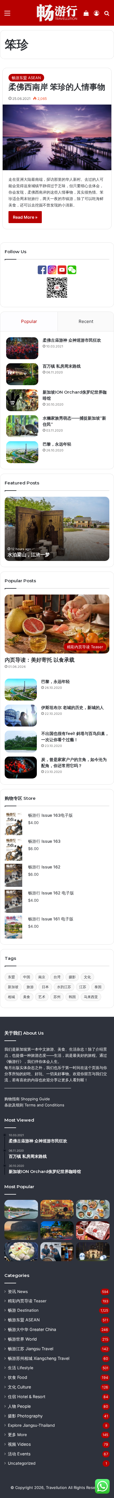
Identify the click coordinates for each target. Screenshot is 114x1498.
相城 (11, 997)
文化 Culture (19, 1386)
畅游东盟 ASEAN (26, 77)
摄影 (72, 977)
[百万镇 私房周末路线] (22, 374)
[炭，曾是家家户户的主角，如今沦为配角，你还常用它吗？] (21, 767)
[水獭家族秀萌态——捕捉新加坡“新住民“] (22, 426)
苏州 (57, 997)
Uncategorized (21, 1463)
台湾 (57, 977)
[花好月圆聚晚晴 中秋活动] (93, 1251)
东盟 (11, 977)
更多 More (17, 1434)
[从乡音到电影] (21, 1230)
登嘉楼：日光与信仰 (39, 554)
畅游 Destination (23, 1310)
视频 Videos (19, 1444)
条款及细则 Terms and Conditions (34, 1105)
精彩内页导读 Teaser (27, 1301)
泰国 (97, 987)
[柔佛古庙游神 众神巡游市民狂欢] (22, 348)
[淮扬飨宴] (21, 1251)
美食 (26, 997)
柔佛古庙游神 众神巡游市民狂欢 (72, 340)
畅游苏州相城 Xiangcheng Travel (38, 1358)
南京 (41, 977)
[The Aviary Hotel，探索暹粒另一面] (57, 1230)
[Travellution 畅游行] (57, 13)
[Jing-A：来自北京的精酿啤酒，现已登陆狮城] (57, 1251)
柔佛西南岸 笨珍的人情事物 (56, 87)
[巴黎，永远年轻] (22, 452)
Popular (29, 321)
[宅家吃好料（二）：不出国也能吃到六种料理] (93, 1209)
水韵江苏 (64, 987)
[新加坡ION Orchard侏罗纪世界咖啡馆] (22, 400)
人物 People (19, 1406)
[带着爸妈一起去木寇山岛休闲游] (21, 1209)
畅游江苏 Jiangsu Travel (30, 1348)
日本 (45, 987)
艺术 (41, 997)
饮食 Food (17, 1377)
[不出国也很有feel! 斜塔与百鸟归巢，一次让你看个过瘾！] (21, 742)
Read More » (25, 217)
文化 (87, 977)
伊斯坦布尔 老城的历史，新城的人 (72, 707)
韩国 (72, 997)
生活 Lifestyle (20, 1367)
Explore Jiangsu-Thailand (31, 1425)
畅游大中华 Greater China (32, 1329)
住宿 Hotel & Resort (26, 1396)
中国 (26, 977)
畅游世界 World (22, 1339)
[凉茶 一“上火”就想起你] (57, 1209)
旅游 (30, 987)
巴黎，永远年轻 (57, 444)
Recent (86, 321)
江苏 (82, 987)
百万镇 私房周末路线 (62, 366)
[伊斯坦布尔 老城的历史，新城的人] (21, 716)
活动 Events (19, 1453)
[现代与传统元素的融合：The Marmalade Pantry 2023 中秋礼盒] (93, 1230)
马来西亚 (91, 997)
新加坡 (13, 987)
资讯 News (18, 1291)
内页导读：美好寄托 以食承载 (40, 660)
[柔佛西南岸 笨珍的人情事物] (57, 137)
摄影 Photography (25, 1415)
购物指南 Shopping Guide (27, 1098)
